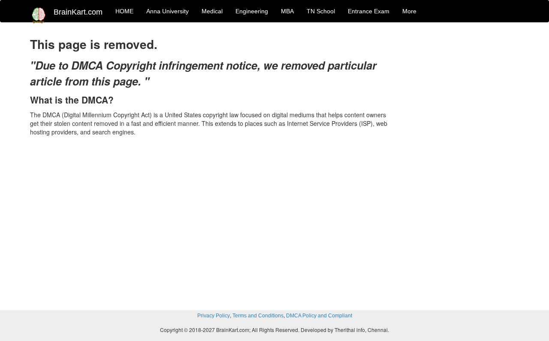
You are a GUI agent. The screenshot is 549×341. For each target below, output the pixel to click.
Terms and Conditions (258, 316)
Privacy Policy (213, 316)
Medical (212, 11)
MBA (287, 11)
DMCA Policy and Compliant (319, 316)
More (409, 11)
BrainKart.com (78, 12)
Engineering (251, 11)
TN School (321, 11)
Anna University (167, 11)
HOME (124, 11)
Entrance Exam (368, 11)
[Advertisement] (463, 164)
